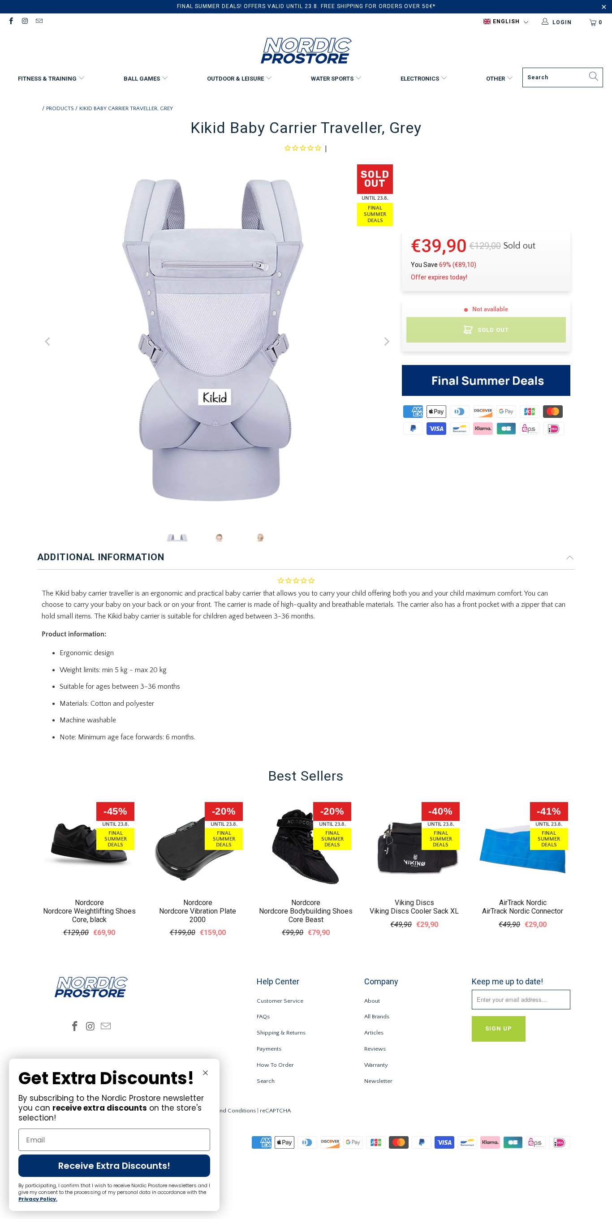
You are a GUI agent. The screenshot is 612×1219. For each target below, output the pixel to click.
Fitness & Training (48, 78)
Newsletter (378, 1081)
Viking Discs (414, 902)
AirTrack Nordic (523, 902)
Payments (269, 1049)
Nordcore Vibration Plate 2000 (197, 915)
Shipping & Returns (281, 1033)
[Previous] (48, 341)
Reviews (375, 1049)
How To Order (275, 1065)
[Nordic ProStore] (306, 52)
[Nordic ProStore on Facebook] (10, 22)
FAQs (263, 1016)
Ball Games (142, 78)
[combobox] (562, 77)
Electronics (420, 78)
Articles (374, 1033)
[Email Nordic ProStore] (39, 22)
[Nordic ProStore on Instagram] (24, 22)
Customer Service (280, 1001)
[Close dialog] (205, 1073)
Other (496, 78)
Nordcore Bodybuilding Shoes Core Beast (306, 915)
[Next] (386, 341)
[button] (506, 22)
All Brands (376, 1016)
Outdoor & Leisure (236, 78)
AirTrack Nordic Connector (522, 911)
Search (266, 1081)
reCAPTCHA (275, 1110)
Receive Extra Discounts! (114, 1165)
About (372, 1001)
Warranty (376, 1065)
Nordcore (89, 902)
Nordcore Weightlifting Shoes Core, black (89, 915)
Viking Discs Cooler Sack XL (414, 911)
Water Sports (333, 78)
